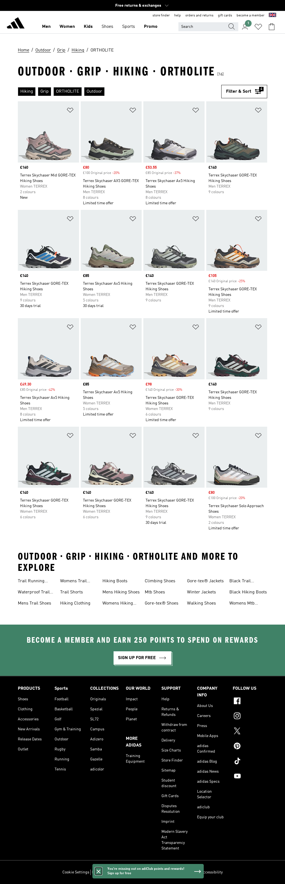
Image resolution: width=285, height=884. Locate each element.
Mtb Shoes (155, 592)
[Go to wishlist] (258, 26)
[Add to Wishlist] (70, 111)
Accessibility (212, 872)
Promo (151, 26)
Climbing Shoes (160, 581)
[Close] (98, 871)
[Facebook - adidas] (250, 701)
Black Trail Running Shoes (244, 582)
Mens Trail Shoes (34, 603)
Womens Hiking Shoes (117, 604)
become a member (250, 15)
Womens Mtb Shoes (242, 604)
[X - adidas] (250, 731)
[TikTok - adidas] (250, 761)
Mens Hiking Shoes (121, 592)
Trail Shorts (71, 592)
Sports (128, 26)
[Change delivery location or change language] (272, 15)
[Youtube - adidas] (250, 776)
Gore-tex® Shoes (161, 603)
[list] (119, 91)
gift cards (225, 15)
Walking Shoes (201, 603)
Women (67, 26)
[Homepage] (15, 24)
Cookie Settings (75, 872)
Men (46, 26)
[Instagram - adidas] (250, 716)
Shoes (107, 26)
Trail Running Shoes (31, 582)
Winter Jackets (201, 592)
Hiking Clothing (75, 603)
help (177, 15)
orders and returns (199, 15)
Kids (88, 26)
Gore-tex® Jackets (205, 581)
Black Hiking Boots (248, 592)
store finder (161, 15)
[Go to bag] (271, 26)
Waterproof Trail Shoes (34, 593)
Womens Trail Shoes (73, 582)
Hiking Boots (114, 581)
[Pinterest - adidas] (250, 746)
